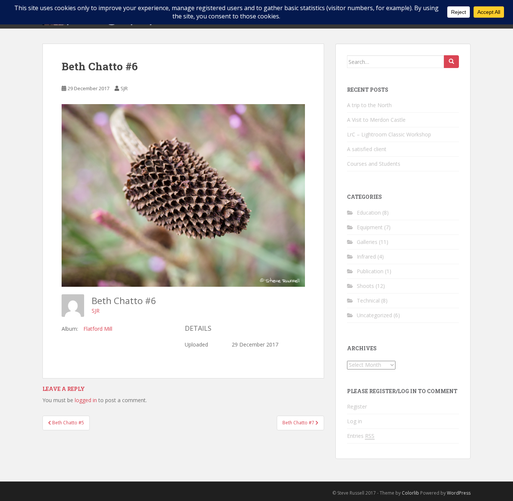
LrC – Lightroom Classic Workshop (389, 134)
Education (369, 212)
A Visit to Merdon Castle (376, 119)
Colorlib (410, 493)
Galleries (367, 241)
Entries (360, 435)
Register (357, 406)
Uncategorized (374, 315)
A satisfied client (366, 149)
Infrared (366, 256)
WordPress (459, 493)
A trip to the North (369, 105)
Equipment (370, 227)
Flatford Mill (97, 328)
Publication (370, 271)
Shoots (365, 285)
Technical (368, 300)
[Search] (451, 61)
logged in (86, 400)
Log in (354, 421)
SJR (124, 88)
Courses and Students (373, 163)
